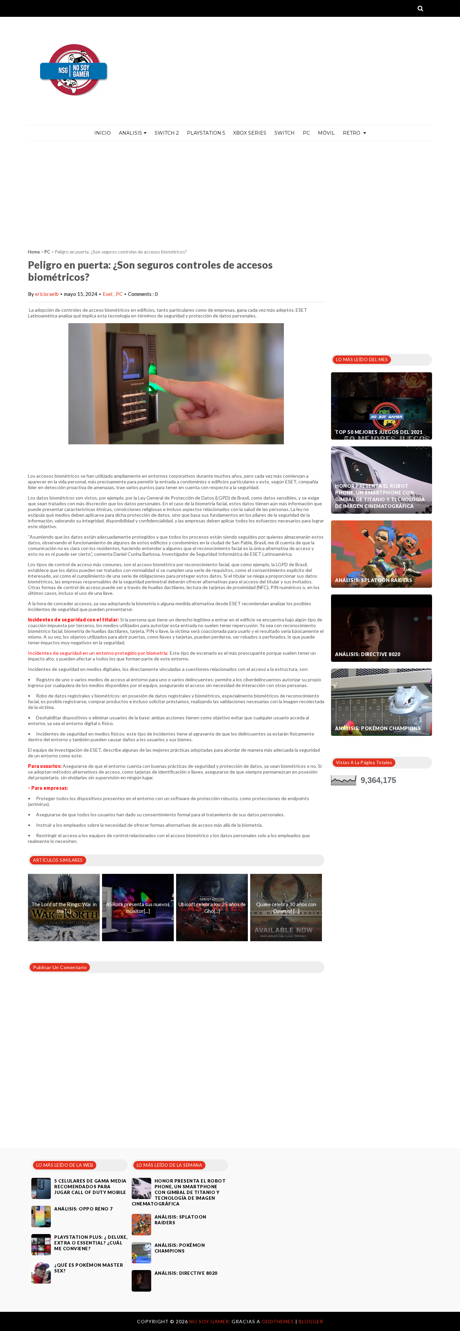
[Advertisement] (230, 191)
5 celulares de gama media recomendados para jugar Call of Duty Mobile (90, 1186)
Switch (284, 133)
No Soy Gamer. (210, 1321)
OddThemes (278, 1321)
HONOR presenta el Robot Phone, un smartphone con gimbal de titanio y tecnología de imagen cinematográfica (380, 496)
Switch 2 (167, 133)
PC (306, 133)
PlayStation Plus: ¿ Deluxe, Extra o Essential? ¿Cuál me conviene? (91, 1242)
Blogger (311, 1321)
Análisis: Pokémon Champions (378, 728)
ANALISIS (130, 133)
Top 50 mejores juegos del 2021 (378, 432)
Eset (108, 294)
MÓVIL (326, 133)
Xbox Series (249, 133)
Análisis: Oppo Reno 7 (83, 1208)
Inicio (102, 133)
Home (34, 251)
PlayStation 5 (206, 133)
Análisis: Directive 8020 (367, 654)
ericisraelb (47, 294)
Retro (352, 133)
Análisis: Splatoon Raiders (373, 580)
